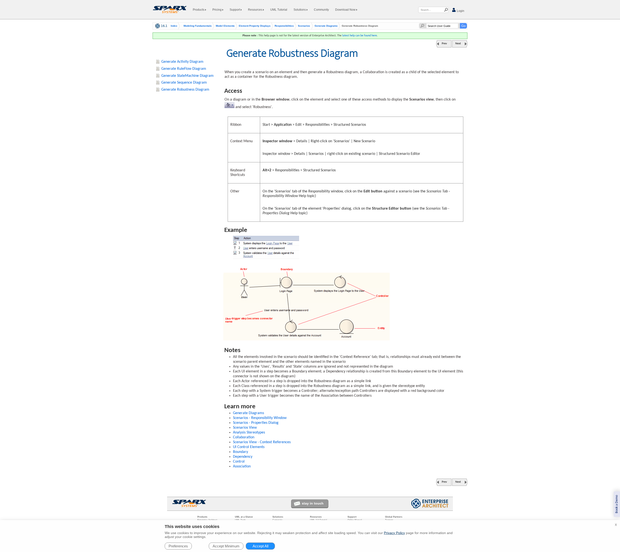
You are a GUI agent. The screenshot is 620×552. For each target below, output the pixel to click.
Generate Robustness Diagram (185, 90)
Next (458, 43)
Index (174, 26)
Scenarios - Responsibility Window (260, 418)
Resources (255, 9)
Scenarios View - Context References (262, 442)
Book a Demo (617, 504)
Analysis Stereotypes (249, 432)
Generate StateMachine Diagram (187, 76)
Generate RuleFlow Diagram (183, 69)
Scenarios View (245, 428)
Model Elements (225, 26)
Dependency (242, 457)
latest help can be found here (359, 35)
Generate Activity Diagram (182, 62)
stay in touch (313, 503)
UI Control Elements (248, 447)
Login (460, 11)
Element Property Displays (255, 26)
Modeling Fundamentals (198, 26)
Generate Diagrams (326, 26)
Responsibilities (284, 26)
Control (239, 462)
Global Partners (393, 517)
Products (199, 9)
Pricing (217, 9)
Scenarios (304, 26)
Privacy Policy (394, 533)
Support (235, 9)
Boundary (240, 452)
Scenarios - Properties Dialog (256, 423)
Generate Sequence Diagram (184, 83)
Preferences (178, 546)
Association (242, 466)
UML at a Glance (244, 517)
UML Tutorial (278, 9)
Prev (444, 43)
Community (321, 9)
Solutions (300, 9)
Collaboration (243, 437)
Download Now (345, 9)
